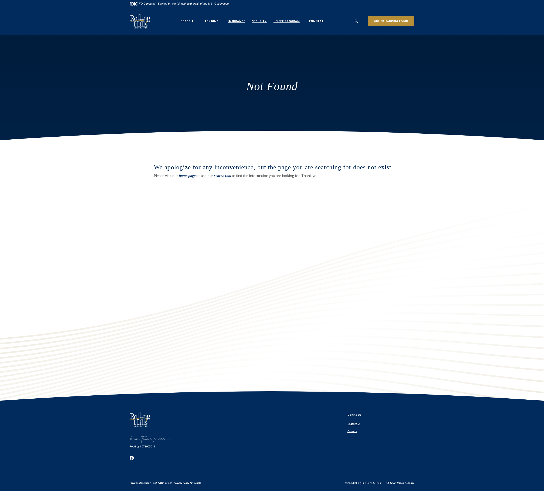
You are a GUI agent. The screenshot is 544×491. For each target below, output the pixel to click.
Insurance (236, 21)
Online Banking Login (391, 21)
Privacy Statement (140, 482)
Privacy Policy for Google (187, 482)
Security (259, 21)
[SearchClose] (356, 21)
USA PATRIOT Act (162, 482)
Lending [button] (212, 21)
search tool (222, 175)
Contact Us (353, 424)
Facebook (132, 458)
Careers (352, 431)
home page (187, 175)
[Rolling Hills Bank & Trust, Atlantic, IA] (141, 21)
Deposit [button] (187, 21)
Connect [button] (316, 21)
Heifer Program (286, 21)
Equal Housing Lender (402, 482)
